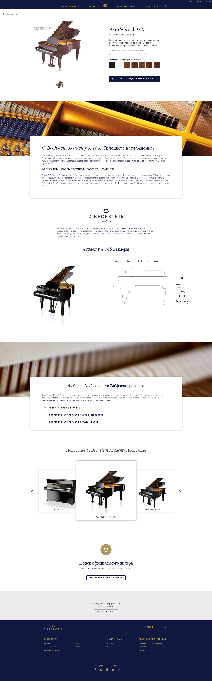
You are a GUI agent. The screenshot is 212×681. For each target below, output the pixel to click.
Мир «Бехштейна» (125, 6)
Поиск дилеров (154, 6)
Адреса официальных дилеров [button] (134, 79)
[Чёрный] (112, 65)
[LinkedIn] (119, 671)
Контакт (191, 1)
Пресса (110, 646)
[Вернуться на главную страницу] (106, 5)
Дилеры (47, 643)
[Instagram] (101, 671)
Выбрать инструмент (15, 14)
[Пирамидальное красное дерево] (149, 65)
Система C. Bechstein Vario (140, 54)
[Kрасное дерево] (134, 65)
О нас (78, 646)
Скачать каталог (106, 612)
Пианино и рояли (69, 6)
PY (198, 1)
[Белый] (120, 65)
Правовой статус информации (151, 643)
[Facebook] (95, 671)
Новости (79, 643)
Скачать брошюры (52, 646)
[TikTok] (107, 671)
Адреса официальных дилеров (106, 578)
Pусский (156, 627)
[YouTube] (113, 671)
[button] (59, 84)
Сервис (93, 6)
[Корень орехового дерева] (142, 65)
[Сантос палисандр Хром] (157, 65)
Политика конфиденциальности (152, 646)
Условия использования (149, 650)
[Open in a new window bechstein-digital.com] (182, 294)
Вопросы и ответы (52, 650)
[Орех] (127, 65)
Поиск (206, 1)
